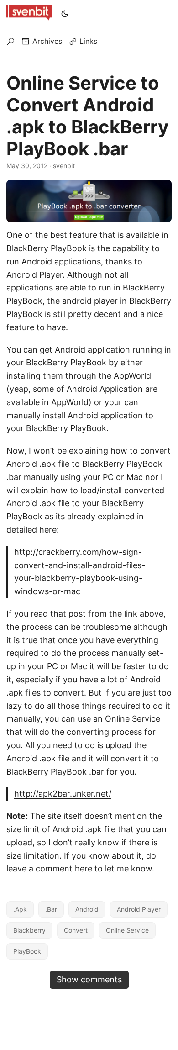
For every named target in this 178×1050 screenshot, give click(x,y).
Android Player (139, 909)
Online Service (127, 930)
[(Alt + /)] (10, 41)
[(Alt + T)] (64, 13)
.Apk (20, 909)
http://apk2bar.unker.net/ (62, 793)
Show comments (89, 979)
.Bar (51, 909)
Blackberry (29, 930)
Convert (76, 930)
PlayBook (27, 951)
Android (87, 909)
